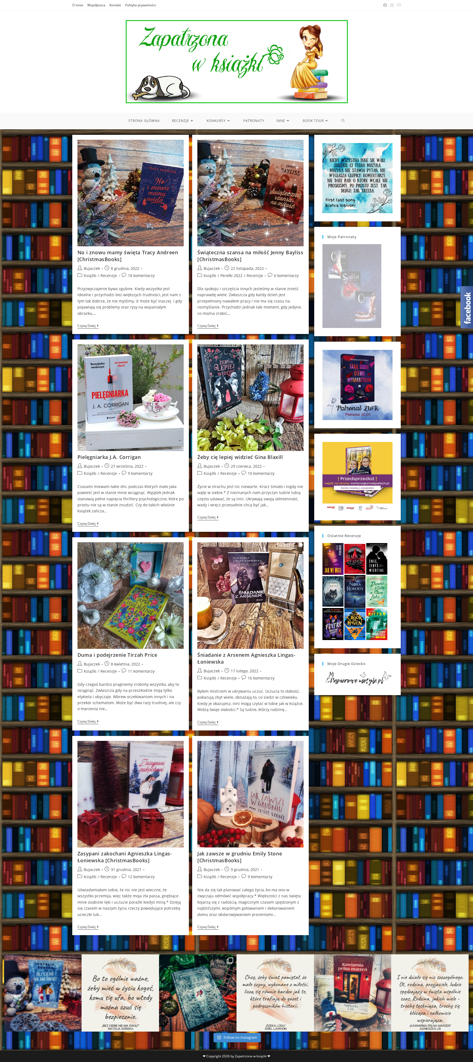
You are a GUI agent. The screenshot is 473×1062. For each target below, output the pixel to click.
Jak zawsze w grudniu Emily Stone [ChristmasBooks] (239, 857)
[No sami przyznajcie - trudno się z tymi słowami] (120, 993)
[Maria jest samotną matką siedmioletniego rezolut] (43, 993)
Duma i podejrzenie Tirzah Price (117, 655)
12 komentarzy (141, 876)
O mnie (77, 5)
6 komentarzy (286, 275)
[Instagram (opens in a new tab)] (392, 5)
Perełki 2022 (231, 275)
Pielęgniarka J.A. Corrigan (109, 457)
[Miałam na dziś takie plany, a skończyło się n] (430, 993)
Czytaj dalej (88, 326)
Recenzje (108, 275)
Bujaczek (92, 268)
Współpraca (96, 5)
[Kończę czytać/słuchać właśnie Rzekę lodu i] (275, 993)
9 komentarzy (140, 473)
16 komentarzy (261, 678)
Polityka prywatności (140, 5)
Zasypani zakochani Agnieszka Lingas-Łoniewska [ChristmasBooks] (124, 857)
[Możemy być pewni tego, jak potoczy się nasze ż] (352, 993)
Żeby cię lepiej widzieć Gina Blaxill (240, 457)
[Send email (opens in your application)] (398, 5)
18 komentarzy (141, 275)
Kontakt (115, 5)
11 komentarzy (141, 671)
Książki (90, 275)
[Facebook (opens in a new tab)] (385, 5)
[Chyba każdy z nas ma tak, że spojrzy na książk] (197, 993)
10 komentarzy (261, 473)
